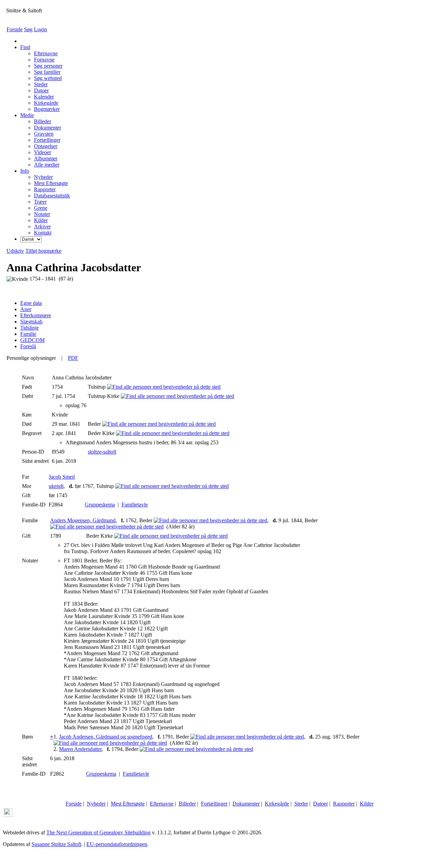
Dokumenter (246, 804)
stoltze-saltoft (102, 452)
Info (24, 171)
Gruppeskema (100, 504)
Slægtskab (31, 321)
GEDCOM (32, 340)
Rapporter (344, 804)
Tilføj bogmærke (43, 251)
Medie (27, 115)
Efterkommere (35, 315)
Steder (301, 804)
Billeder (187, 804)
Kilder (366, 804)
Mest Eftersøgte (128, 804)
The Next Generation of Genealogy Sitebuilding (98, 832)
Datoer (320, 804)
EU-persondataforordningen (116, 844)
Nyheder (96, 804)
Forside (15, 29)
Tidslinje (29, 328)
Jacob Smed (62, 477)
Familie (28, 334)
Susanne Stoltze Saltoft (56, 844)
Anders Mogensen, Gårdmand (83, 520)
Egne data (31, 303)
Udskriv (15, 251)
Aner (25, 309)
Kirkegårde (277, 804)
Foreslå (28, 346)
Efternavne (162, 804)
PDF (73, 358)
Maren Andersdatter (80, 749)
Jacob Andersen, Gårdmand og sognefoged (105, 737)
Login (40, 29)
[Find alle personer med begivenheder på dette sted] (164, 387)
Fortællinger (214, 804)
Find (25, 47)
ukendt (56, 486)
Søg (28, 29)
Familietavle (134, 504)
